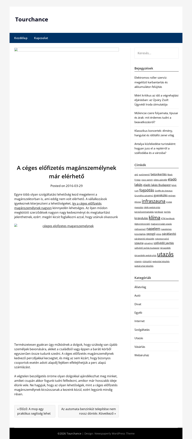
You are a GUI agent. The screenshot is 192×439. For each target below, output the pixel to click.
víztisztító (147, 261)
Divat (137, 304)
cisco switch (147, 179)
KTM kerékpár (168, 218)
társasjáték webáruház (145, 255)
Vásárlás (139, 347)
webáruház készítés (143, 266)
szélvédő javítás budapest (146, 248)
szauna (138, 243)
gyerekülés (161, 195)
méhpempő (140, 229)
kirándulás (141, 218)
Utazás (138, 338)
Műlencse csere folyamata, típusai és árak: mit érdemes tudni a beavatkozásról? (156, 117)
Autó (137, 295)
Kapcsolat (41, 38)
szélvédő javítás (164, 243)
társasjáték (165, 248)
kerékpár (158, 212)
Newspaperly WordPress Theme (114, 433)
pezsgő (150, 234)
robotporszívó (162, 238)
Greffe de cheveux (163, 190)
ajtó (136, 174)
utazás (165, 254)
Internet (139, 321)
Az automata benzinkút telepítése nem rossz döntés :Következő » (88, 411)
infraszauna (153, 201)
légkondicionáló (142, 224)
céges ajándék (160, 179)
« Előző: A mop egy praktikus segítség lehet (34, 411)
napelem (153, 228)
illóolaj (137, 202)
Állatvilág (140, 287)
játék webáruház (152, 207)
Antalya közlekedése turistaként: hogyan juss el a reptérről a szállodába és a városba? (155, 148)
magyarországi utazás (161, 224)
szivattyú (148, 243)
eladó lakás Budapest (157, 185)
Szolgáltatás (142, 329)
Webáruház (141, 355)
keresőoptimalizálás (144, 212)
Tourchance (31, 19)
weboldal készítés (161, 261)
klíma (154, 217)
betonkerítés (159, 174)
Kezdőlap (20, 38)
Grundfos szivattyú (143, 195)
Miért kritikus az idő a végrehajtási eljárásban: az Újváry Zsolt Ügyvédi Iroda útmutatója (156, 99)
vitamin (138, 261)
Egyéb (138, 312)
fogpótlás (146, 190)
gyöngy (172, 195)
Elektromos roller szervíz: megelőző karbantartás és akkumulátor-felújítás (151, 82)
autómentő (144, 174)
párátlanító (169, 234)
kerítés (167, 212)
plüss (158, 234)
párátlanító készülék (144, 238)
